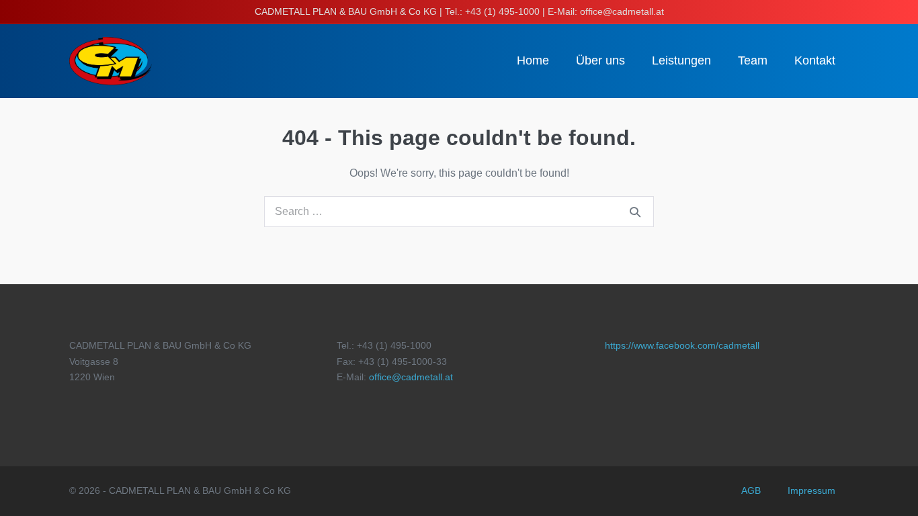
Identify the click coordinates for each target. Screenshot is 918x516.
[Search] (635, 212)
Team (752, 60)
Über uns (600, 60)
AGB (751, 490)
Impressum (811, 490)
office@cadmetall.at (411, 377)
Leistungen (681, 60)
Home (533, 60)
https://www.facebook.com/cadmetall (682, 345)
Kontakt (814, 60)
